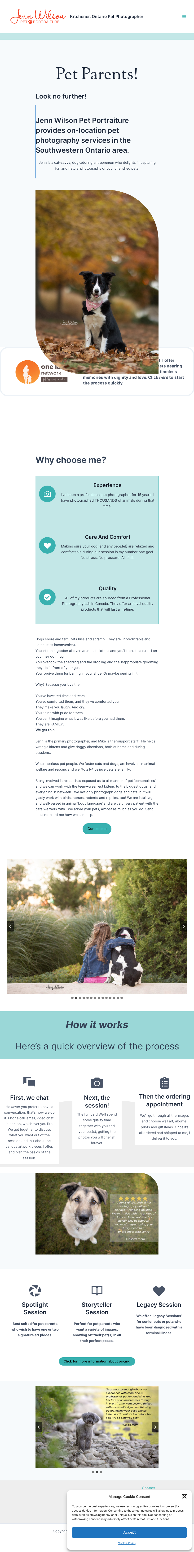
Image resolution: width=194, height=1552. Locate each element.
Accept (129, 1532)
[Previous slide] (10, 926)
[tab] (72, 998)
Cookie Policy (127, 1543)
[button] (184, 1496)
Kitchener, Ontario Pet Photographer (106, 16)
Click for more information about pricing (97, 1361)
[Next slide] (183, 926)
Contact (148, 1488)
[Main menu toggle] (184, 17)
